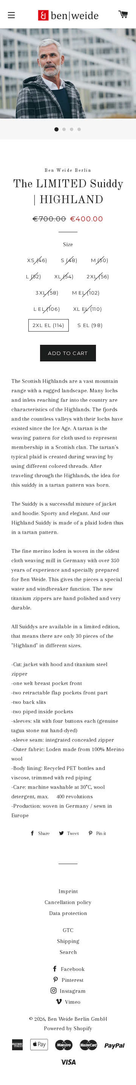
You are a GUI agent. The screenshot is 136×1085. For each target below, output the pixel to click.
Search (68, 952)
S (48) (69, 260)
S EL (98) (90, 325)
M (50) (100, 260)
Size (68, 244)
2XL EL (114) (49, 325)
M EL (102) (86, 293)
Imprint (68, 891)
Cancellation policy (68, 902)
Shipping (68, 941)
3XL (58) (47, 293)
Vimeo (71, 1002)
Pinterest (71, 980)
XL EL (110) (87, 309)
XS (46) (37, 260)
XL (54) (64, 276)
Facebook (72, 969)
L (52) (33, 276)
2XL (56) (98, 276)
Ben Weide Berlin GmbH (77, 1019)
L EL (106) (47, 309)
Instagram (72, 991)
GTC (68, 930)
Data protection (68, 913)
